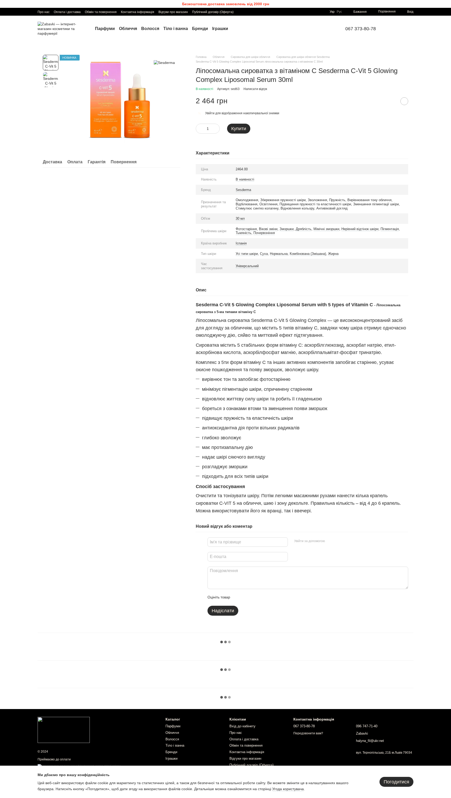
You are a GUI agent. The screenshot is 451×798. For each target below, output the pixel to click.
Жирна (333, 254)
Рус (339, 11)
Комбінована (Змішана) (308, 254)
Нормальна (279, 254)
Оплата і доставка (67, 12)
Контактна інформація (137, 12)
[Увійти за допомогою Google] (339, 541)
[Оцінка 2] (247, 597)
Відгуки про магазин (173, 12)
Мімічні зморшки (326, 229)
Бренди (200, 28)
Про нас (44, 12)
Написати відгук (255, 89)
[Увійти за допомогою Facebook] (331, 541)
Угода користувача (288, 789)
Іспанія (241, 243)
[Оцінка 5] (272, 597)
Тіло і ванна (175, 28)
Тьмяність (243, 233)
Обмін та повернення (101, 12)
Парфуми (105, 28)
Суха (264, 254)
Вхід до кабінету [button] (242, 726)
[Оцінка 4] (264, 597)
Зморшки (287, 229)
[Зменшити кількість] (199, 128)
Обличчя (128, 28)
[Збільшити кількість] (215, 128)
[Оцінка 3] (255, 597)
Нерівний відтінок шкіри (359, 229)
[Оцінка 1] (239, 597)
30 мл (240, 218)
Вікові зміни (268, 229)
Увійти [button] (210, 113)
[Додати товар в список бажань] (404, 101)
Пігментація (390, 229)
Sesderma (243, 190)
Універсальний (247, 266)
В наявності (245, 179)
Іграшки (220, 28)
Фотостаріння (246, 229)
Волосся (150, 28)
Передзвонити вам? (308, 733)
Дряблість (303, 229)
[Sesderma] (164, 62)
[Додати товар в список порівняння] (391, 101)
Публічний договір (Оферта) (213, 12)
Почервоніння (264, 233)
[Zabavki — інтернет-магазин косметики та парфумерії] (64, 729)
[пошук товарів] (395, 29)
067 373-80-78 (360, 28)
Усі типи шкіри (247, 254)
